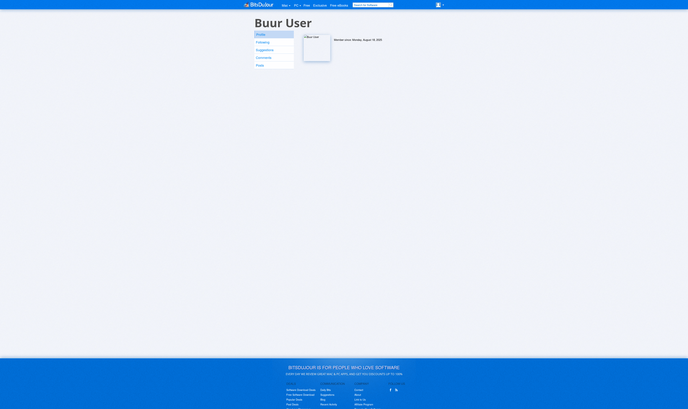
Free (307, 5)
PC (296, 5)
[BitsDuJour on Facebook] (391, 390)
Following (262, 42)
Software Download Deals (301, 390)
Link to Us (360, 399)
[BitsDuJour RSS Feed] (397, 390)
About (357, 394)
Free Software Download (300, 394)
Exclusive (320, 5)
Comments (263, 57)
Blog (322, 399)
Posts (260, 65)
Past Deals (292, 404)
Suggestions (265, 49)
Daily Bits (325, 390)
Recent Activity (328, 404)
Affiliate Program (363, 404)
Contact (358, 390)
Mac (285, 5)
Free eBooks (339, 5)
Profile (260, 34)
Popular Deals (294, 399)
